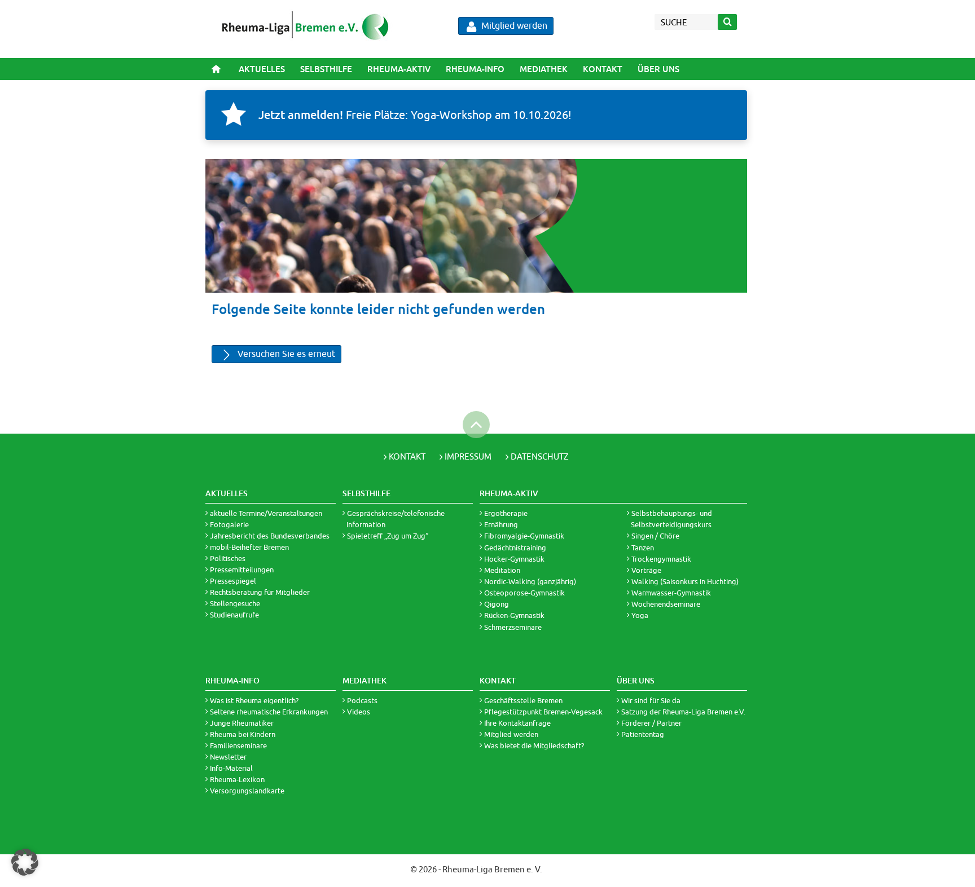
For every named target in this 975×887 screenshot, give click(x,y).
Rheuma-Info (475, 69)
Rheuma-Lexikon (237, 779)
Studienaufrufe (234, 614)
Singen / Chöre (655, 535)
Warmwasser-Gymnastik (671, 592)
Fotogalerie (229, 524)
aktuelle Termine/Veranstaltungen (266, 513)
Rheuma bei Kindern (242, 734)
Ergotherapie (506, 513)
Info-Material (231, 768)
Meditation (502, 570)
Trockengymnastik (661, 558)
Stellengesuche (235, 603)
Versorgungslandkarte (247, 790)
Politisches (227, 558)
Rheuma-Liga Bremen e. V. (492, 869)
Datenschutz (540, 456)
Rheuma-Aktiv (399, 69)
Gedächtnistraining (515, 547)
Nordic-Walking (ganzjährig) (530, 581)
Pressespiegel (233, 580)
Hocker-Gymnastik (514, 558)
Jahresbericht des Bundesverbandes (270, 535)
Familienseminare (238, 745)
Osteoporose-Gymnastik (524, 592)
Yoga (639, 615)
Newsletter (228, 756)
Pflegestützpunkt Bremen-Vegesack (543, 711)
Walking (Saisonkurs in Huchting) (685, 581)
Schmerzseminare (513, 627)
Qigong (496, 603)
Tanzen (642, 547)
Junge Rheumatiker (242, 722)
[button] (25, 862)
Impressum (468, 456)
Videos (358, 711)
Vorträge (646, 570)
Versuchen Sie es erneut (285, 353)
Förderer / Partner (651, 722)
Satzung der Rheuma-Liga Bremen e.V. (683, 711)
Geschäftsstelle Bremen (523, 700)
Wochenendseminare (665, 603)
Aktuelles (262, 69)
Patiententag (642, 734)
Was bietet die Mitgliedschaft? (534, 745)
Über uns (658, 69)
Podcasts (362, 700)
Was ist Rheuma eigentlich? (254, 700)
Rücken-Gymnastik (514, 615)
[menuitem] (261, 69)
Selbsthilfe (326, 69)
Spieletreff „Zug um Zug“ (387, 535)
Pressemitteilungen (242, 569)
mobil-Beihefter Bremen (249, 546)
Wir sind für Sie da (650, 700)
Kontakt (602, 69)
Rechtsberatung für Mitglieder (260, 592)
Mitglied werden (513, 25)
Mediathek (544, 69)
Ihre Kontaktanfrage (517, 722)
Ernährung (501, 524)
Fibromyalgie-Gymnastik (524, 535)
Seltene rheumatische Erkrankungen (269, 711)
